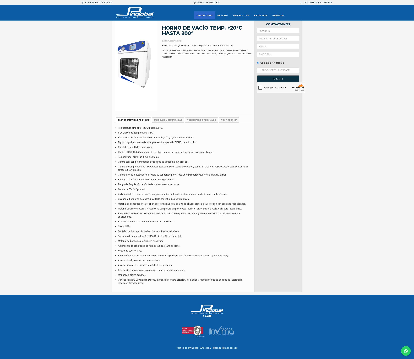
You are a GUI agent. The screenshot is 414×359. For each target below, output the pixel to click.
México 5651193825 (208, 2)
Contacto (202, 23)
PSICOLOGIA (260, 15)
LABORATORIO (204, 15)
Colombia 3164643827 (98, 2)
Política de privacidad (187, 347)
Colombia (265, 62)
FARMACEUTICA (241, 15)
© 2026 (207, 315)
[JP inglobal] (135, 12)
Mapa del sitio (230, 347)
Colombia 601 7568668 (317, 2)
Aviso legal (205, 347)
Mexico (279, 62)
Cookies (217, 347)
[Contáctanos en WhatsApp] (406, 351)
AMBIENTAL (278, 15)
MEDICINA (222, 15)
